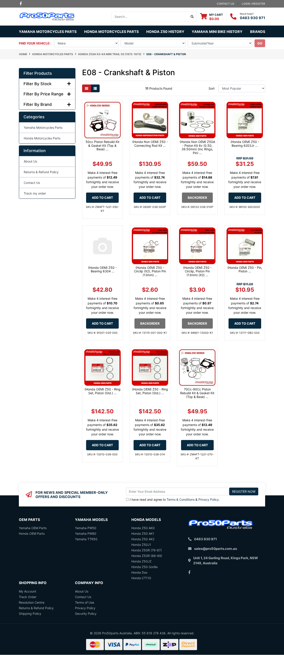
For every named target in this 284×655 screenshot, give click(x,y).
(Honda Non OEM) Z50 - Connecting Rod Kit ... (150, 143)
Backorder (197, 197)
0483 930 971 (252, 18)
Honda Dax (139, 572)
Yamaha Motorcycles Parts (43, 127)
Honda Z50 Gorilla (144, 567)
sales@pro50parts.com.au (215, 549)
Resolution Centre (31, 602)
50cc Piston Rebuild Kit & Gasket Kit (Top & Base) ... (102, 145)
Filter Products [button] (38, 73)
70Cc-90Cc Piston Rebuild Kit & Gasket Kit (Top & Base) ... (197, 393)
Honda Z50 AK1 (142, 533)
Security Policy (86, 613)
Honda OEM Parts (32, 533)
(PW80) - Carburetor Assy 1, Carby (35, 637)
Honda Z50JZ (141, 561)
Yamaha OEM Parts (33, 528)
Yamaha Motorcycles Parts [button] (48, 31)
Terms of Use (84, 602)
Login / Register (253, 3)
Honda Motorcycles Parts (42, 138)
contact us (225, 3)
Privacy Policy (208, 499)
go (259, 43)
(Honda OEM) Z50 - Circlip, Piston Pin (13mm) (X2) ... (197, 271)
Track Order (27, 597)
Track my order (35, 193)
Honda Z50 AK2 (142, 539)
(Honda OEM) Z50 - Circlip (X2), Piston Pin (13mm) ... (150, 271)
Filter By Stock (37, 83)
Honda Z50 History (165, 31)
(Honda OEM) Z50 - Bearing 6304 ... (102, 269)
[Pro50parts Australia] (47, 16)
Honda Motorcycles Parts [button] (111, 31)
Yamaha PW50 (85, 528)
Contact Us (32, 183)
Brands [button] (257, 31)
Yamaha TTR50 (86, 539)
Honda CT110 (141, 578)
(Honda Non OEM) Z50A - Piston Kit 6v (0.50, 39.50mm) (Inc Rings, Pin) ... (197, 147)
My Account (27, 591)
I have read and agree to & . (175, 499)
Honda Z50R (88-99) (146, 556)
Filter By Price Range (43, 94)
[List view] (95, 88)
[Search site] (192, 17)
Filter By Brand (38, 104)
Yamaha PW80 (85, 533)
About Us (30, 161)
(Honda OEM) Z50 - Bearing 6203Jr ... (245, 143)
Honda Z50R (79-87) (146, 550)
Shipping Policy (30, 613)
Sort (212, 88)
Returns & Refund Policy (41, 172)
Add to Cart (102, 197)
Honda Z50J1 (141, 545)
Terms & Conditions (181, 499)
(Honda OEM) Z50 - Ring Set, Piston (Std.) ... (102, 391)
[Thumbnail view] (86, 88)
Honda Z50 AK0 (143, 528)
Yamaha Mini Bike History (217, 31)
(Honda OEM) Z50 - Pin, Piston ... (244, 269)
